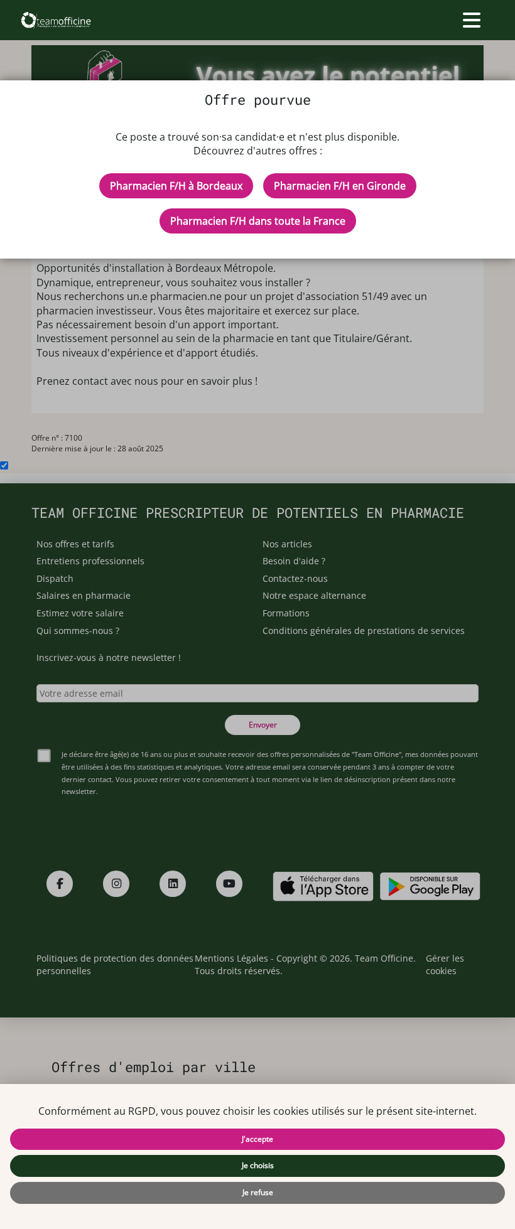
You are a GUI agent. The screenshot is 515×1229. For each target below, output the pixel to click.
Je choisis (258, 1165)
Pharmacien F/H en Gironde (340, 186)
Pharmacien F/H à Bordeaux (176, 186)
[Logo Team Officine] (55, 20)
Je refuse (257, 1192)
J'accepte (257, 1139)
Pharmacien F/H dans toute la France (257, 221)
